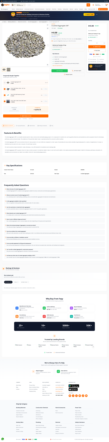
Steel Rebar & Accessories (21, 412)
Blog (17, 387)
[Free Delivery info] (61, 49)
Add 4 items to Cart (26, 116)
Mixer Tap (18, 425)
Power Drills (77, 410)
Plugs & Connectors (60, 433)
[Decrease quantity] (44, 89)
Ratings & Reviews (43, 125)
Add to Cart (98, 46)
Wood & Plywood (19, 416)
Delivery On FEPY (46, 395)
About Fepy (18, 385)
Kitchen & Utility (19, 431)
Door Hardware (78, 431)
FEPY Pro (44, 391)
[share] (47, 28)
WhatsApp (60, 70)
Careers (17, 389)
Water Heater (38, 431)
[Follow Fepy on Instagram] (76, 395)
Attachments (32, 125)
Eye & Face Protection (79, 425)
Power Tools (78, 407)
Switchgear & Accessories (61, 427)
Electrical (58, 422)
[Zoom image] (47, 65)
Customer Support (46, 385)
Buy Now (97, 50)
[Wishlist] (47, 25)
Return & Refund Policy (34, 387)
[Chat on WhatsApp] (2, 438)
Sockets (57, 431)
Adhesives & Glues (40, 412)
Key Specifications (21, 125)
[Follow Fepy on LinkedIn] (79, 395)
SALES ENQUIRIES (59, 389)
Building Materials (20, 407)
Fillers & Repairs (39, 418)
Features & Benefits (9, 125)
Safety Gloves (78, 429)
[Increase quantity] (47, 89)
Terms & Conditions (33, 389)
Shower (17, 429)
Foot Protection (78, 427)
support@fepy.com (59, 387)
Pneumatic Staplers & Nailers (81, 418)
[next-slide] (93, 347)
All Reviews (8, 282)
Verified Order (24, 282)
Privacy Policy (32, 385)
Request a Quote (103, 9)
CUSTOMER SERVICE (60, 393)
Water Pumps (39, 433)
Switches (57, 429)
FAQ (52, 125)
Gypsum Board (19, 414)
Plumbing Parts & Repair (41, 427)
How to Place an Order (47, 393)
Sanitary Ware (19, 422)
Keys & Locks (78, 433)
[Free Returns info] (57, 36)
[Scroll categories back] (10, 9)
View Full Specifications (57, 65)
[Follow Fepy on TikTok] (83, 395)
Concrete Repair (39, 416)
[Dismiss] (97, 14)
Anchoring (38, 410)
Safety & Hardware (80, 422)
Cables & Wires (59, 425)
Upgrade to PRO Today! (93, 68)
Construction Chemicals (42, 407)
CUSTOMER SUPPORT (60, 385)
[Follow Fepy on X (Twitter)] (73, 395)
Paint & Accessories (60, 407)
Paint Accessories (59, 412)
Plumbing (38, 422)
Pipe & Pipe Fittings (40, 425)
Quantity (90, 40)
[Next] (48, 45)
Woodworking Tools (79, 416)
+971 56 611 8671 (59, 395)
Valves (37, 429)
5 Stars (16, 282)
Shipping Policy (32, 391)
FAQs (43, 389)
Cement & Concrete (20, 410)
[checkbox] (4, 82)
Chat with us (45, 387)
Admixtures (38, 414)
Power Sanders (78, 414)
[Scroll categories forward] (96, 9)
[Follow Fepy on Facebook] (70, 395)
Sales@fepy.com (59, 391)
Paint (57, 410)
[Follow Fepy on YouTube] (86, 395)
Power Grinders (78, 412)
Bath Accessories (19, 427)
